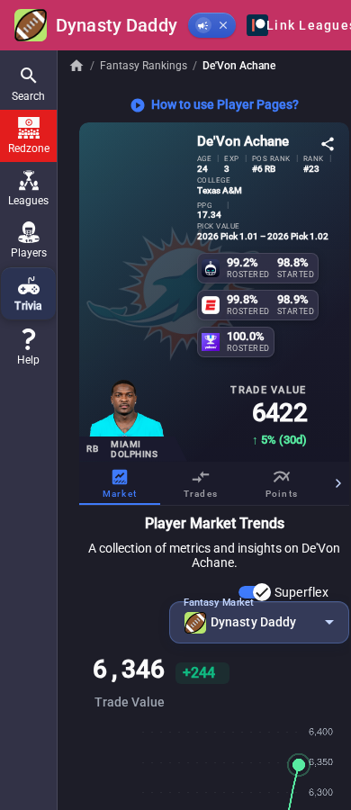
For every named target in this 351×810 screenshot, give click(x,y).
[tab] (119, 483)
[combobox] (259, 622)
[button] (28, 84)
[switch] (254, 592)
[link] (28, 347)
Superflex (301, 592)
